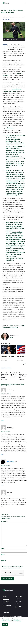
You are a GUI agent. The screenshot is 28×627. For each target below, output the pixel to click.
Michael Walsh (18, 598)
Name (3, 548)
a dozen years (13, 182)
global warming (7, 327)
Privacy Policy (6, 620)
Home (4, 596)
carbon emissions (14, 325)
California (10, 128)
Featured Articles (6, 600)
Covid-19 (22, 325)
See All (23, 364)
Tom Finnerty (18, 603)
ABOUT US (6, 612)
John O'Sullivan (18, 601)
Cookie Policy (17, 620)
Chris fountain (10, 461)
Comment (4, 521)
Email (3, 554)
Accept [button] (5, 624)
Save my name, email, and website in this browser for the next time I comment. (13, 567)
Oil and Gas (15, 327)
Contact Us (7, 605)
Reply (2, 420)
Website (3, 560)
